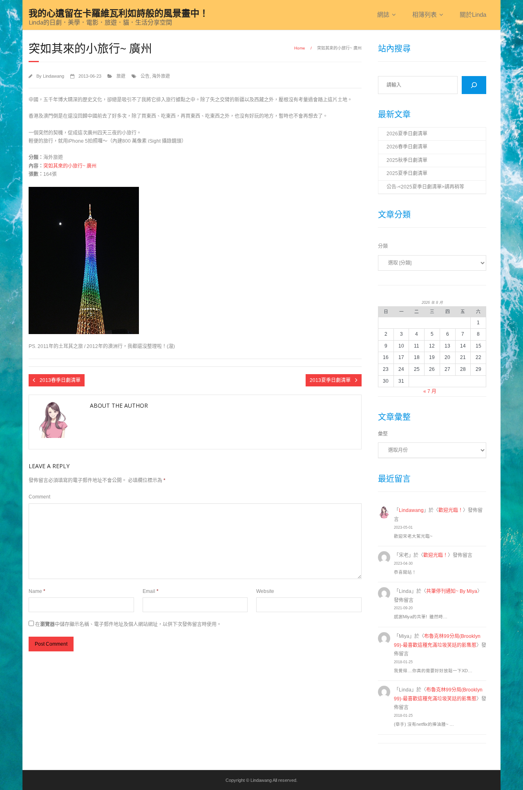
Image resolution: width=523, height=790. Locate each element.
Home (299, 48)
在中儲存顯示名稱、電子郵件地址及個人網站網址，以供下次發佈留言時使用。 (128, 624)
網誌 (383, 14)
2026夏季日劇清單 (407, 134)
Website (265, 591)
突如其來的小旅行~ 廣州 (69, 166)
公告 (145, 76)
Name (37, 591)
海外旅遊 (161, 76)
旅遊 (120, 76)
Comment (39, 497)
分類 (383, 246)
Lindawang (53, 76)
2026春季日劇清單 (407, 147)
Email (151, 591)
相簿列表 (424, 14)
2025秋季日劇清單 (407, 160)
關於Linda (473, 14)
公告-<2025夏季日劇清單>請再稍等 (425, 187)
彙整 (383, 434)
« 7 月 (429, 391)
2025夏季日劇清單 (407, 173)
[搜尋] (474, 85)
